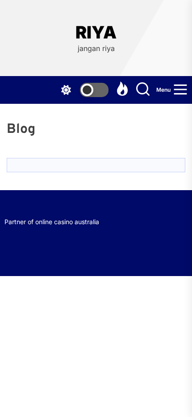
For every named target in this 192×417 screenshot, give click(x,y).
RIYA (96, 32)
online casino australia (67, 222)
